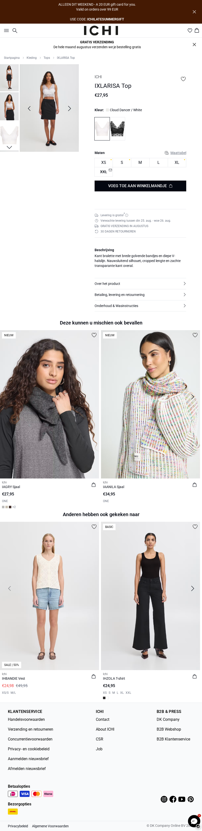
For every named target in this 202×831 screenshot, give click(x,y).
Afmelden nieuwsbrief (27, 768)
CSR (99, 739)
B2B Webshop (169, 729)
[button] (140, 283)
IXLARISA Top (66, 58)
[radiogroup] (140, 167)
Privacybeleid (18, 826)
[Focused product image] (49, 108)
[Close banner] (194, 11)
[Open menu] (5, 30)
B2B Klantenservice (173, 739)
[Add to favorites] (183, 79)
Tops (47, 58)
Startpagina (12, 58)
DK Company (168, 719)
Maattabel (178, 153)
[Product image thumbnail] (9, 77)
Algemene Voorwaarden (50, 826)
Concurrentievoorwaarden (30, 739)
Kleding (32, 58)
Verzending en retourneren (30, 729)
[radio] (104, 162)
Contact (102, 719)
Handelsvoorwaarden (26, 719)
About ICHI (105, 729)
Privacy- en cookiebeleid (29, 749)
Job (99, 749)
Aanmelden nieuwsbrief (28, 758)
